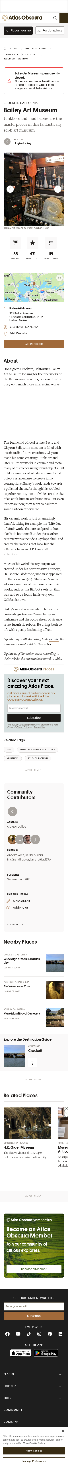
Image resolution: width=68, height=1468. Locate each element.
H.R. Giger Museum (19, 1147)
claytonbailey (22, 143)
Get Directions (34, 343)
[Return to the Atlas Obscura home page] (23, 18)
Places (9, 1374)
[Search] (55, 18)
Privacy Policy (23, 727)
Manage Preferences (34, 1461)
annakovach (15, 855)
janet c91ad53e (40, 859)
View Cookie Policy (34, 1443)
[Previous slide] (10, 189)
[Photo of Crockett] (14, 1056)
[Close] (63, 1431)
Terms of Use (39, 727)
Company (11, 1421)
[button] (15, 243)
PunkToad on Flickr (38, 228)
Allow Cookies (34, 1450)
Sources (12, 924)
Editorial (11, 1386)
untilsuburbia (34, 855)
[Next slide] (57, 189)
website (54, 639)
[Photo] (55, 963)
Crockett (35, 1051)
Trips (7, 1397)
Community (13, 1409)
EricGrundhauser (18, 859)
